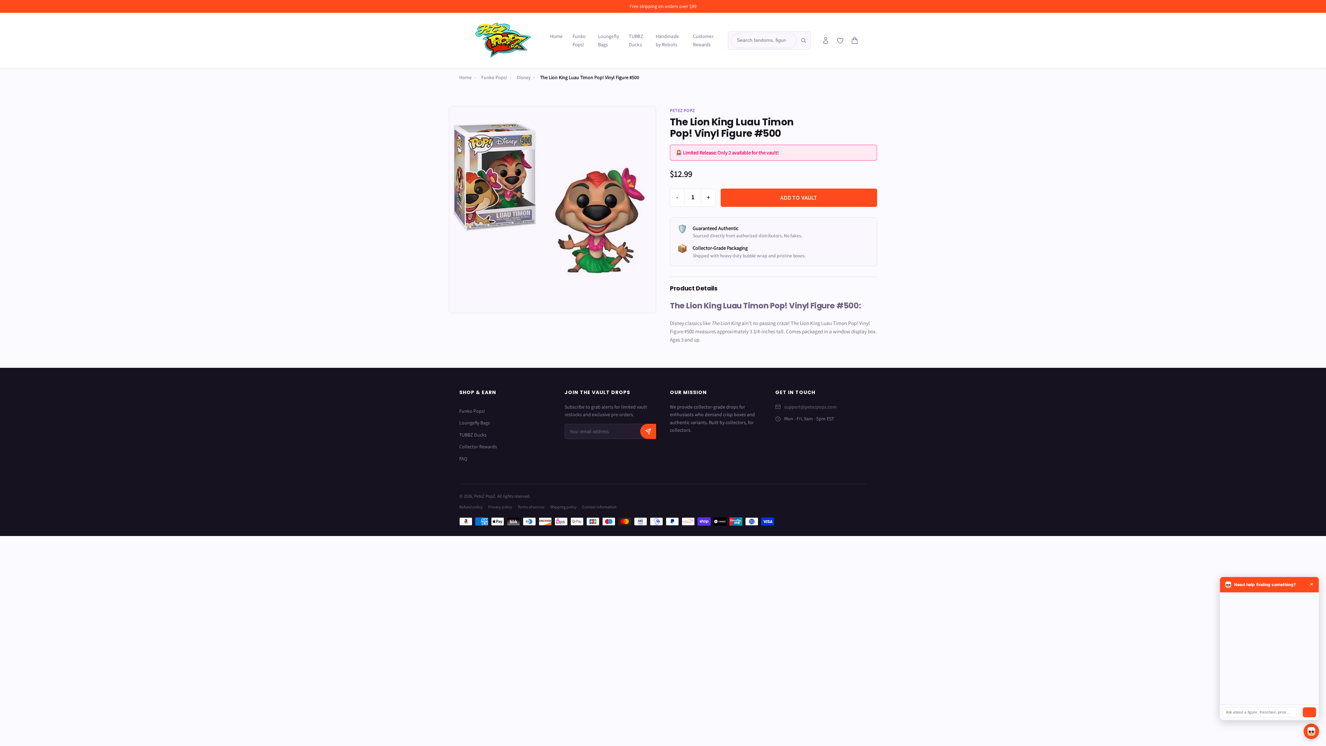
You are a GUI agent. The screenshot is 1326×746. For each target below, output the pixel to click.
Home (556, 36)
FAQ (463, 459)
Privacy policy (500, 506)
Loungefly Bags (608, 40)
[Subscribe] (648, 431)
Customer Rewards (703, 40)
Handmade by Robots (667, 40)
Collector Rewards (478, 446)
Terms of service (531, 506)
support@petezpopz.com (810, 407)
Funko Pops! (579, 40)
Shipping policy (563, 506)
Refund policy (471, 506)
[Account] (825, 40)
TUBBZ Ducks (636, 40)
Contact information (599, 506)
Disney (523, 77)
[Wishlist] (840, 41)
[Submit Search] (803, 40)
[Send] (1309, 712)
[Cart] (854, 40)
